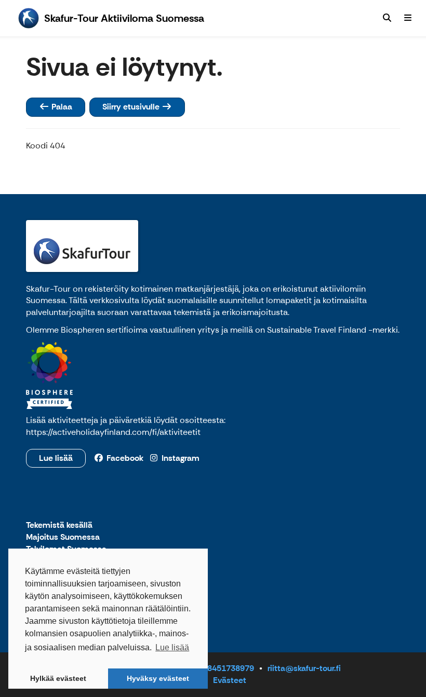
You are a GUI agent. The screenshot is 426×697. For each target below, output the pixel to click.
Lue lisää (56, 458)
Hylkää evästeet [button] (58, 678)
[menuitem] (387, 18)
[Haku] (387, 18)
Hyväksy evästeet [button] (158, 678)
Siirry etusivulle (132, 106)
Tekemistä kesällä (59, 525)
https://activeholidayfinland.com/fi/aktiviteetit (113, 432)
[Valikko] (408, 18)
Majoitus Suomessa (63, 537)
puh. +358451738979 (214, 668)
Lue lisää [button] (172, 647)
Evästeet (229, 680)
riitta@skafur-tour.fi (304, 668)
